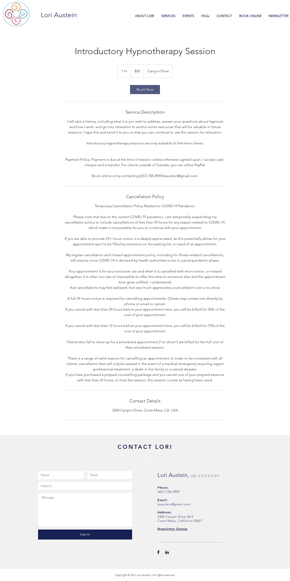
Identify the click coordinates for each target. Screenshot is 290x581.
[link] (145, 89)
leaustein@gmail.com (173, 504)
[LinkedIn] (166, 552)
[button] (172, 529)
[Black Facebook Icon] (158, 552)
